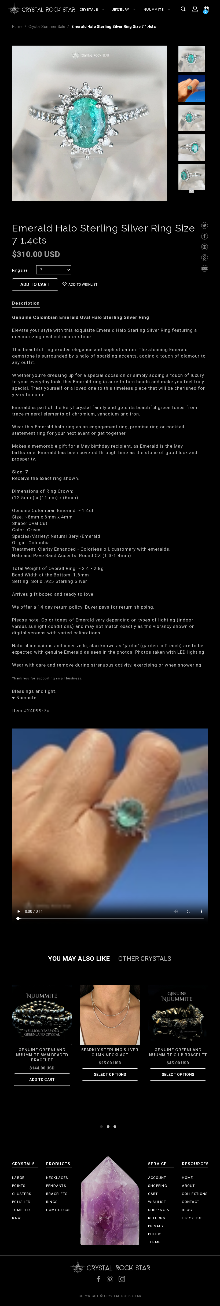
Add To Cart (35, 284)
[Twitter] (204, 225)
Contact (190, 1202)
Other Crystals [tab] (144, 958)
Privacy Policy (156, 1230)
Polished (21, 1202)
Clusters (21, 1194)
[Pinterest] (204, 247)
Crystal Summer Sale (46, 26)
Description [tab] (26, 303)
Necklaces (57, 1178)
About (188, 1186)
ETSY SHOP (192, 1218)
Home (17, 26)
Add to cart (42, 1079)
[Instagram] (122, 1279)
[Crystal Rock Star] (41, 8)
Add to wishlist (83, 284)
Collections (195, 1194)
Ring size (20, 270)
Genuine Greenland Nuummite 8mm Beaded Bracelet (42, 1055)
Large (18, 1178)
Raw (16, 1218)
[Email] (204, 268)
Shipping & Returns (159, 1214)
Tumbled (21, 1210)
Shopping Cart (157, 1190)
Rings (52, 1202)
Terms (154, 1242)
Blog (187, 1210)
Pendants (56, 1186)
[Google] (204, 257)
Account (157, 1178)
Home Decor (58, 1210)
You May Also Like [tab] (79, 958)
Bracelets (57, 1194)
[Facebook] (204, 236)
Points (19, 1186)
